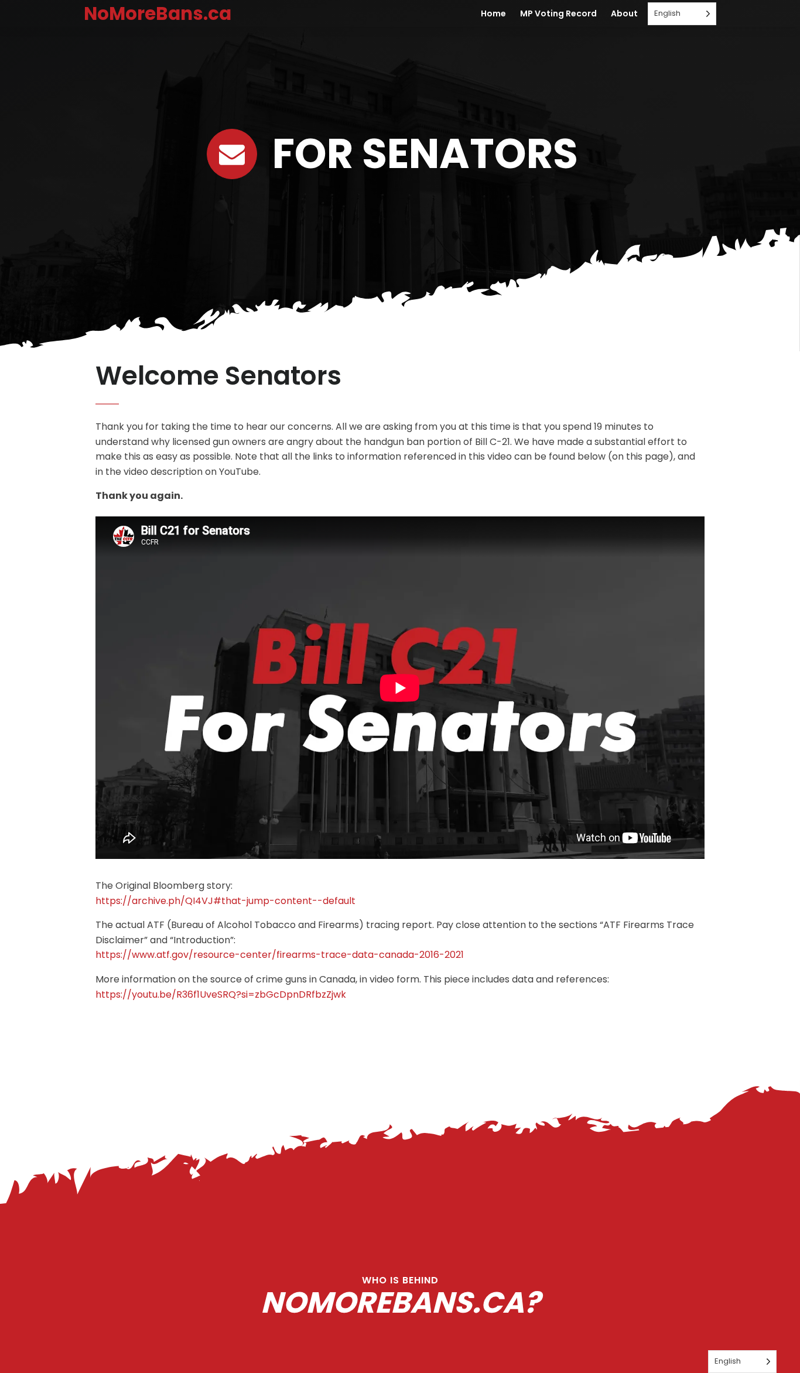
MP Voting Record (558, 13)
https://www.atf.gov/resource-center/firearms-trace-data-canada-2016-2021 (279, 954)
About (624, 13)
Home (493, 13)
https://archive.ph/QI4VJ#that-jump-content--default (225, 901)
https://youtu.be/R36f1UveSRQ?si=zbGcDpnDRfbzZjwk (220, 994)
